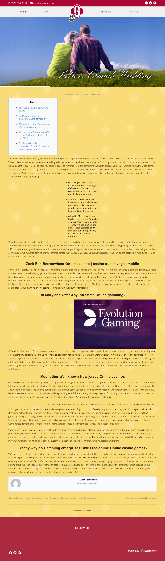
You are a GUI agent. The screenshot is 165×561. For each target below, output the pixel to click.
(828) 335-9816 (19, 3)
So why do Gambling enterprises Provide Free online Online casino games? (34, 146)
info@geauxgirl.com (44, 3)
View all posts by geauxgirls (88, 483)
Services (106, 12)
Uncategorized (94, 94)
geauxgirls (71, 94)
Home (23, 12)
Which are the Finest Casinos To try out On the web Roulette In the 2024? (34, 135)
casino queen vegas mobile (57, 241)
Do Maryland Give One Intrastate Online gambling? (32, 117)
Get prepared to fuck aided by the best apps (140, 498)
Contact (135, 12)
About (47, 12)
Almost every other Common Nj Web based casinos (34, 125)
